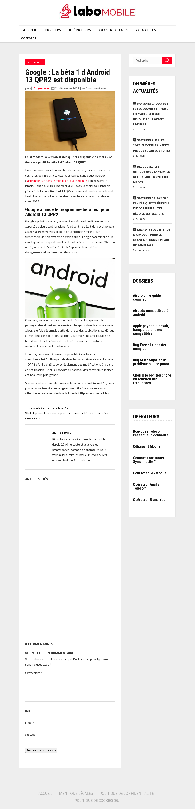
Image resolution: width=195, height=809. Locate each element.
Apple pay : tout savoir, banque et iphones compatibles (151, 330)
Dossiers (53, 30)
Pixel (89, 242)
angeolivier (41, 88)
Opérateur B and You (149, 499)
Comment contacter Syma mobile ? (148, 460)
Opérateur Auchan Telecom (147, 486)
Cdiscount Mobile (146, 446)
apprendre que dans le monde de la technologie (57, 180)
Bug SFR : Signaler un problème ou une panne (151, 362)
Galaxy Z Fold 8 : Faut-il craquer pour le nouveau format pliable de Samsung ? (152, 237)
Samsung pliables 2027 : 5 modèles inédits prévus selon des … (69, 620)
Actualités (146, 30)
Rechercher (167, 60)
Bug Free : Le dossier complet (149, 347)
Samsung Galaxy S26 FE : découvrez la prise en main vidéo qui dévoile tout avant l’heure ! (150, 113)
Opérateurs (80, 30)
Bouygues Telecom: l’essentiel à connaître (150, 433)
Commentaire (33, 673)
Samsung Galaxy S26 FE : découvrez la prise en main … (64, 545)
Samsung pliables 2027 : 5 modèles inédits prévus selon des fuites (152, 145)
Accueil (30, 30)
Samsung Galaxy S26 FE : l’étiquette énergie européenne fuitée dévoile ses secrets (151, 206)
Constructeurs (113, 30)
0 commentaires (96, 88)
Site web (30, 734)
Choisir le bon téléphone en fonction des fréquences (152, 379)
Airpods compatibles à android (150, 312)
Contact (29, 38)
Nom (28, 711)
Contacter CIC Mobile (149, 473)
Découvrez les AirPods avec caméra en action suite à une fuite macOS (151, 174)
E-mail (29, 722)
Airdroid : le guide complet (147, 297)
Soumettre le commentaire (41, 750)
